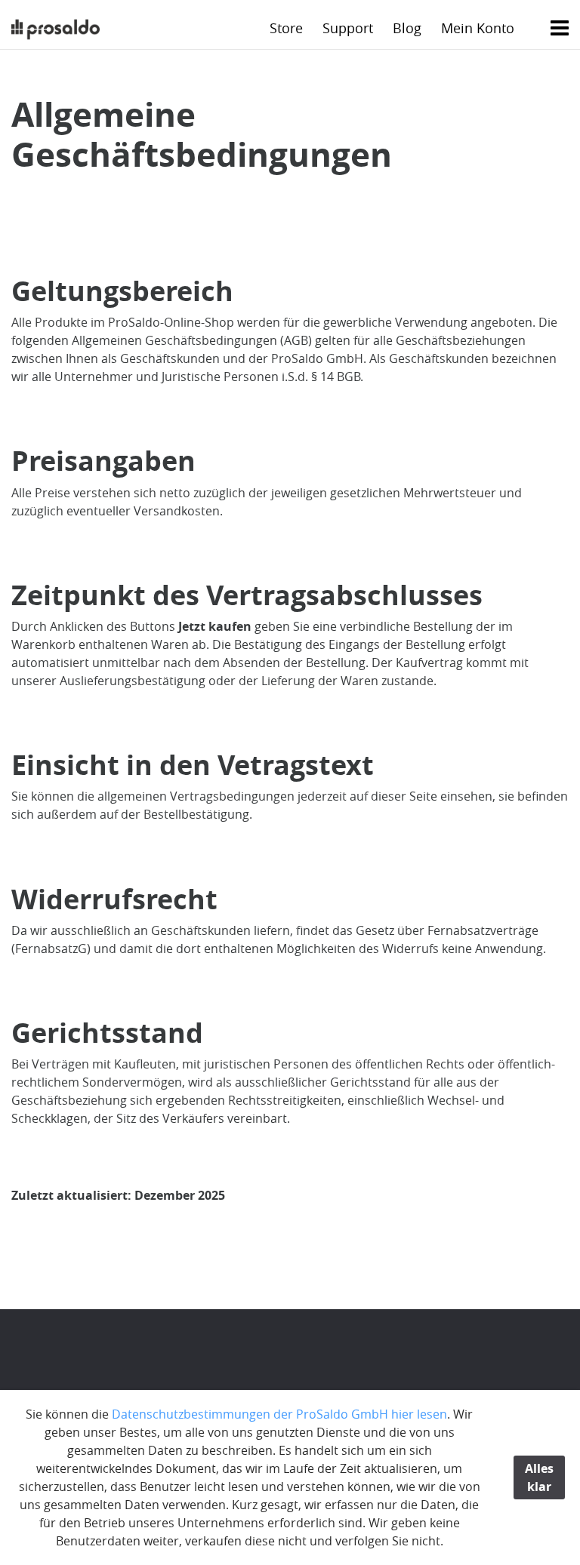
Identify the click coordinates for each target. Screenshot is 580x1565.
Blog (407, 28)
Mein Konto (477, 28)
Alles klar (539, 1477)
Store (286, 28)
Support (347, 28)
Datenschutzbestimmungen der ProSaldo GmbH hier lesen (279, 1414)
